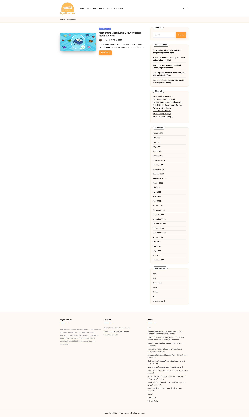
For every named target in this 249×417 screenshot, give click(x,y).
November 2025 (159, 169)
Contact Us (152, 398)
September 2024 (159, 233)
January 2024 (158, 260)
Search (158, 27)
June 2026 (157, 142)
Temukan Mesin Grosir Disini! (164, 99)
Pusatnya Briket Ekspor (162, 108)
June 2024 (157, 246)
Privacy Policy (153, 401)
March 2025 (157, 205)
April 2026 (157, 151)
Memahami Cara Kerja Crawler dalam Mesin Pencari (120, 34)
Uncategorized (105, 29)
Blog (154, 278)
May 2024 (157, 251)
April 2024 (157, 255)
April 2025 (157, 201)
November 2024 (159, 224)
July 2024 (156, 242)
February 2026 (159, 160)
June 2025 (157, 192)
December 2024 (159, 219)
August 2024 (158, 237)
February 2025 (159, 210)
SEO (154, 296)
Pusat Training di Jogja (162, 114)
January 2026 (158, 165)
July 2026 (156, 138)
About (149, 394)
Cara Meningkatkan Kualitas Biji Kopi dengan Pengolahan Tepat (167, 51)
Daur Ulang (157, 283)
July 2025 (156, 187)
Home (62, 20)
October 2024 (158, 228)
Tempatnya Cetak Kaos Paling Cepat (167, 102)
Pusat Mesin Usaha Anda (163, 96)
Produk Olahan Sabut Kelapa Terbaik (167, 105)
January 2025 (158, 215)
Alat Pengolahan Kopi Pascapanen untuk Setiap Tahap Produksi (169, 59)
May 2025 (157, 196)
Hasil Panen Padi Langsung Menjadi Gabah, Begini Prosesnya (167, 66)
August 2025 (158, 183)
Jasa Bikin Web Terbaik (162, 111)
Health (155, 287)
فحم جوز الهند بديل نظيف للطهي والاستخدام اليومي (165, 367)
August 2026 (158, 133)
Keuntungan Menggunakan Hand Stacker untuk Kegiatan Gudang (169, 81)
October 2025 (158, 174)
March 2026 (157, 156)
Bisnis (155, 274)
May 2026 (157, 147)
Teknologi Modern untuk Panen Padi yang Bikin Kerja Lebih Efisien (169, 74)
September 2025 (159, 178)
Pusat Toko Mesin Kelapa (162, 117)
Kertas (155, 292)
